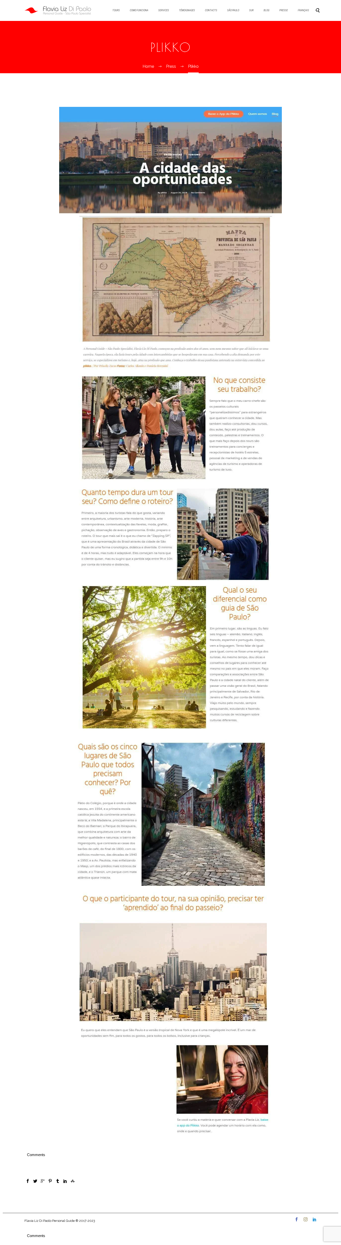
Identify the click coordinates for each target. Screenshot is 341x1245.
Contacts (211, 10)
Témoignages (187, 10)
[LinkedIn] (65, 1181)
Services (163, 10)
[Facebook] (28, 1181)
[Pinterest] (50, 1181)
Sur (251, 10)
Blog (266, 10)
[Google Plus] (43, 1181)
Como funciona (139, 10)
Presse (283, 10)
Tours (116, 10)
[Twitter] (35, 1181)
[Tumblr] (58, 1181)
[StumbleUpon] (73, 1181)
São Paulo (233, 10)
